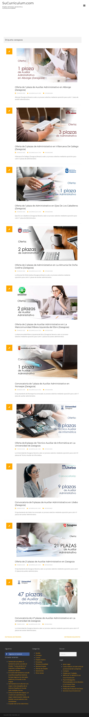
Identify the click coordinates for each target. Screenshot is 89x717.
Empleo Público (41, 660)
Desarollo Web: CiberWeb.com (12, 715)
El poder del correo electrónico (18, 704)
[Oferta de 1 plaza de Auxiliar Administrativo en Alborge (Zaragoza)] (47, 65)
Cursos (38, 657)
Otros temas (40, 673)
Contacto (66, 671)
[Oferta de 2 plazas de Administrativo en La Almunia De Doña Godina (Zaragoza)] (47, 243)
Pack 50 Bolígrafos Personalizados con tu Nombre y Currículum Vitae (73, 682)
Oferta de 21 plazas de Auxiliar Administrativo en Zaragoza (45, 561)
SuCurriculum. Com (35, 93)
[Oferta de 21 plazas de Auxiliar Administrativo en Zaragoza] (47, 540)
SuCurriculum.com (18, 3)
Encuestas (39, 662)
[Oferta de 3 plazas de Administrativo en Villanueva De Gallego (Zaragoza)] (47, 124)
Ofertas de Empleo (42, 669)
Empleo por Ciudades (70, 673)
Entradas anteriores (13, 637)
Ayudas (38, 653)
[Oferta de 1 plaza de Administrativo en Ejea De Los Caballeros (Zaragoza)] (47, 184)
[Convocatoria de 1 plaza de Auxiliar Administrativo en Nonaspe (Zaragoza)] (47, 362)
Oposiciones (49, 93)
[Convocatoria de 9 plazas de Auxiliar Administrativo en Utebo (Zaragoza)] (47, 480)
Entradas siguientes (72, 637)
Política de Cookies (69, 686)
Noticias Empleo (41, 666)
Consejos (39, 655)
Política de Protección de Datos (73, 689)
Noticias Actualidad (42, 664)
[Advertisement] (42, 24)
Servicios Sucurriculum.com (72, 691)
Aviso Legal (66, 664)
